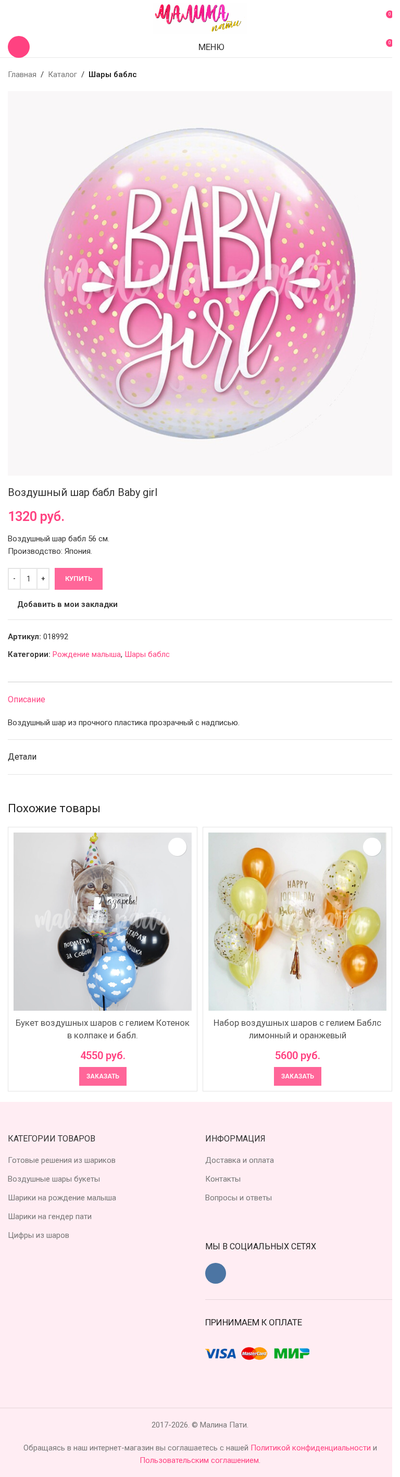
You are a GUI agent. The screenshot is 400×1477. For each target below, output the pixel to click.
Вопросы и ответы (238, 1197)
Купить (78, 578)
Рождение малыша (87, 654)
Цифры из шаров (38, 1235)
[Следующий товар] (386, 74)
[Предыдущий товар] (361, 74)
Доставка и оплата (239, 1160)
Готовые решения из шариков (62, 1160)
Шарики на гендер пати (50, 1216)
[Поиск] (19, 46)
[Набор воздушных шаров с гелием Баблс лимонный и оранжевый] (297, 922)
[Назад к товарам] (373, 74)
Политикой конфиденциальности (312, 1448)
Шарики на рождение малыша (62, 1197)
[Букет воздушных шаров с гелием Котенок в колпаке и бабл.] (103, 922)
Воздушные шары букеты (54, 1179)
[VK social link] (215, 1273)
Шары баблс (113, 74)
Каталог (62, 74)
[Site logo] (200, 17)
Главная (22, 74)
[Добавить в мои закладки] (177, 847)
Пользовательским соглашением (199, 1460)
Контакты (223, 1179)
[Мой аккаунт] (12, 18)
